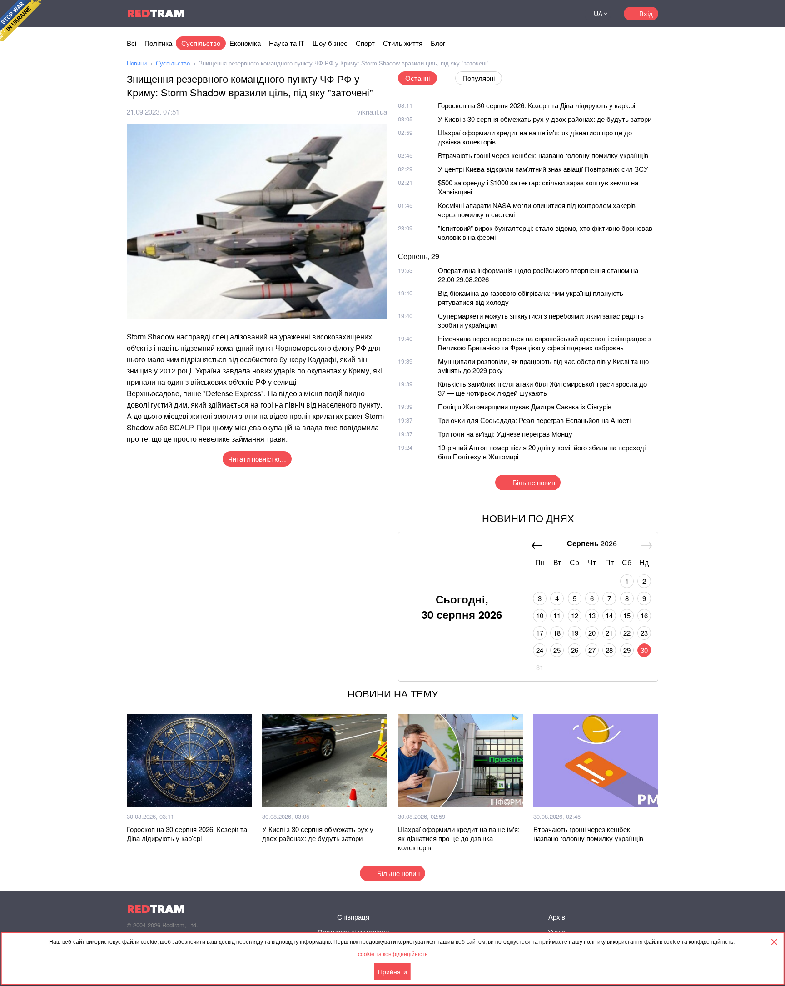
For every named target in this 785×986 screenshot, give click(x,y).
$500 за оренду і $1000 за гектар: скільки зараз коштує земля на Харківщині (538, 187)
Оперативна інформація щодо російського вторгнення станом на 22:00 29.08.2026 (538, 274)
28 (609, 650)
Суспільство (200, 43)
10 (539, 615)
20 (592, 632)
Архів (556, 916)
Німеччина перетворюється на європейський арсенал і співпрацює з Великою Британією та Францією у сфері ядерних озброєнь (544, 343)
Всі (131, 43)
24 (539, 650)
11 (557, 615)
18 (557, 632)
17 (539, 632)
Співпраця (353, 916)
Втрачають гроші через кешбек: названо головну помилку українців (543, 155)
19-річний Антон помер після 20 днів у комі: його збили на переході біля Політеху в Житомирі (542, 452)
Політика (158, 43)
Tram (156, 13)
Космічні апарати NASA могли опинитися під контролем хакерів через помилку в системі (537, 209)
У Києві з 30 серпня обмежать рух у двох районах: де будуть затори (544, 119)
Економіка (245, 43)
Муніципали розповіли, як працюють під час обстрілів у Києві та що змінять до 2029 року (543, 365)
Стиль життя (402, 43)
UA (598, 13)
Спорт (365, 43)
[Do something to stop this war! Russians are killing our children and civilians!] (20, 20)
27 (592, 650)
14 (609, 615)
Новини (137, 63)
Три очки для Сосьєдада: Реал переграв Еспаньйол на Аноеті (534, 420)
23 (644, 632)
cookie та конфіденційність (392, 953)
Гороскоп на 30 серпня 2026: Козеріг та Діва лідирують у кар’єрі (536, 105)
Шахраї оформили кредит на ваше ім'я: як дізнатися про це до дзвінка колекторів (535, 137)
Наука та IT (286, 43)
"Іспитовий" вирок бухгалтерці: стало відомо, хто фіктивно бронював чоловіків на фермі (545, 232)
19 (574, 632)
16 (644, 615)
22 (627, 632)
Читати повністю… (257, 458)
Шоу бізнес (330, 43)
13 (592, 615)
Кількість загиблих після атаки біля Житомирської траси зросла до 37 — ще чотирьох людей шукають (542, 388)
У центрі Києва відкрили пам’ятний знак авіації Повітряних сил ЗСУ (543, 169)
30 (644, 650)
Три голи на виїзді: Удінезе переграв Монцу (505, 433)
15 (627, 615)
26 (574, 650)
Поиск (567, 13)
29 (627, 650)
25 (557, 650)
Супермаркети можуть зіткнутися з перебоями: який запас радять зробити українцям (541, 320)
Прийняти (392, 971)
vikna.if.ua (372, 111)
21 (609, 632)
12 (574, 615)
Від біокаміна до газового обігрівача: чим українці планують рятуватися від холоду (530, 297)
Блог (438, 43)
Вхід (646, 13)
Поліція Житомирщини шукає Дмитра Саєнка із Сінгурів (524, 406)
